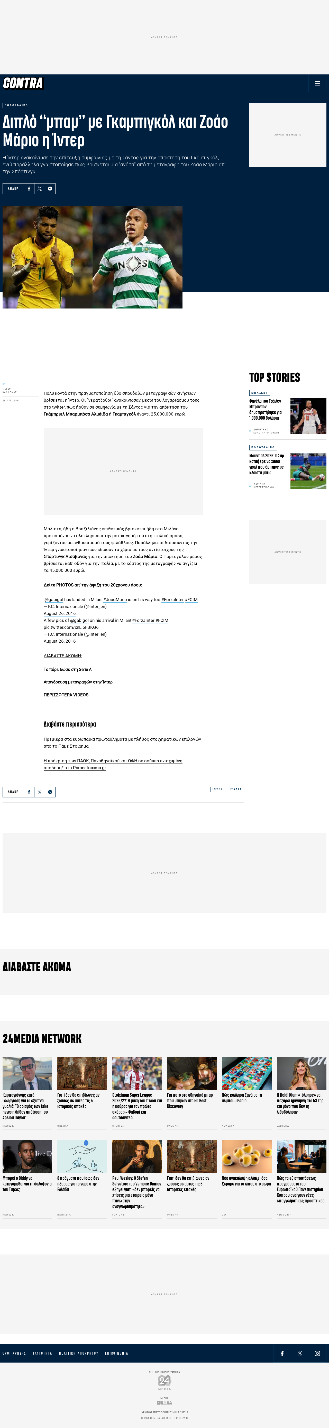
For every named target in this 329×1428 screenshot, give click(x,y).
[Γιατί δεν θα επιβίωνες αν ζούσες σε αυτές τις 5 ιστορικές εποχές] (82, 1073)
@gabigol (54, 599)
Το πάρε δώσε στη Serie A (68, 669)
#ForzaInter (172, 599)
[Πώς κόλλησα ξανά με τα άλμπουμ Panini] (246, 1073)
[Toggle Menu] (317, 83)
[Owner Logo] (164, 1382)
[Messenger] (50, 189)
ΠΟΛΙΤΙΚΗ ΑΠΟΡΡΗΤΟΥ (78, 1353)
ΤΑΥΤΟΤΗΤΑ (42, 1353)
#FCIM (191, 599)
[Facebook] (29, 189)
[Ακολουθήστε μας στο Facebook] (282, 1353)
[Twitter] (40, 189)
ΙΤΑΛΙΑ (236, 789)
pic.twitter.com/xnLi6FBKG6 (71, 627)
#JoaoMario (115, 599)
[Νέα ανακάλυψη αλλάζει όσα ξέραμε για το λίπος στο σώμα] (246, 1156)
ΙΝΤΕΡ (218, 789)
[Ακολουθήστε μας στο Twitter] (300, 1353)
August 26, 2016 (60, 613)
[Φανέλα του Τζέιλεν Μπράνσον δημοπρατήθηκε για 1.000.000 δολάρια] (308, 416)
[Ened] (164, 1402)
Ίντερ (74, 400)
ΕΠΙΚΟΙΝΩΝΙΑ (117, 1353)
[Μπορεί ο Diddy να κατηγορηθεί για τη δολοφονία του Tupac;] (27, 1156)
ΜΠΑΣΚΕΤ (259, 392)
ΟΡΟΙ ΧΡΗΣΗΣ (14, 1353)
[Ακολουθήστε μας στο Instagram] (317, 1353)
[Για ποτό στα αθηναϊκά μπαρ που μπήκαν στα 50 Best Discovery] (192, 1073)
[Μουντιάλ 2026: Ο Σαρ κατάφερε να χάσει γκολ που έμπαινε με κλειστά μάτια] (308, 471)
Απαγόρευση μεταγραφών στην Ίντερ (78, 682)
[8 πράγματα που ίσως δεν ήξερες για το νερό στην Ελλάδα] (82, 1156)
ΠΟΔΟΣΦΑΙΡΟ (263, 447)
